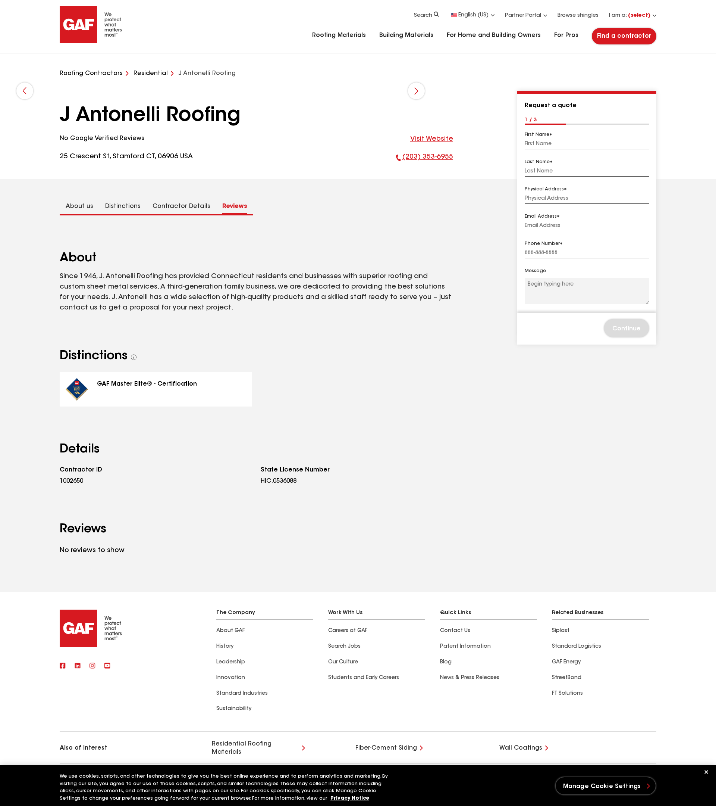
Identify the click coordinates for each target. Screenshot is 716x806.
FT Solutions (567, 693)
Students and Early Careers (363, 678)
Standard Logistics (576, 646)
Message (535, 271)
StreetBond (566, 678)
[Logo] (91, 41)
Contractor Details (181, 206)
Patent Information (465, 646)
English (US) (473, 15)
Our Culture (343, 662)
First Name (537, 135)
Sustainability (233, 709)
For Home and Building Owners (494, 35)
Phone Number (542, 244)
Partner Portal (523, 15)
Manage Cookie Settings (602, 787)
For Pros (566, 35)
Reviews (234, 206)
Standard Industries (242, 693)
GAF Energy (566, 662)
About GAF (230, 631)
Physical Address (544, 189)
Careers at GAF (347, 631)
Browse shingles (578, 15)
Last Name (537, 162)
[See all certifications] (134, 357)
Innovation (230, 678)
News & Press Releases (469, 678)
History (224, 646)
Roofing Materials (339, 35)
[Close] (706, 772)
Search (423, 15)
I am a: (629, 15)
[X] (78, 666)
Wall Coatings (520, 748)
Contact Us (455, 631)
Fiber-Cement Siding (386, 748)
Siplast (560, 631)
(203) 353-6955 (424, 159)
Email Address (541, 216)
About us (79, 206)
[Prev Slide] (24, 91)
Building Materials (406, 35)
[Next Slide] (416, 91)
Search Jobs (344, 646)
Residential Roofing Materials (241, 748)
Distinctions (123, 206)
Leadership (230, 662)
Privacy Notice (349, 798)
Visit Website (431, 139)
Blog (446, 662)
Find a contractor (624, 36)
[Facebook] (63, 666)
